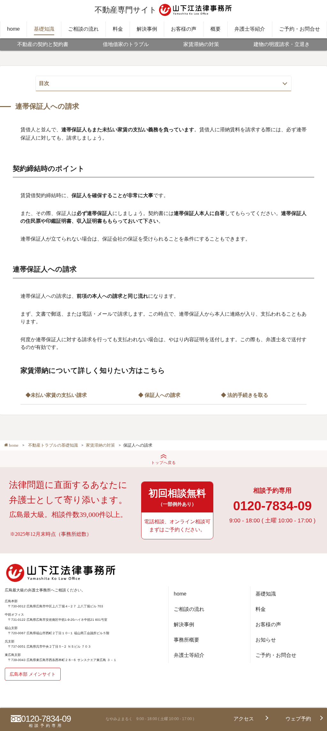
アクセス (243, 718)
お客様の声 (183, 29)
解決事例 (147, 29)
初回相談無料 (177, 497)
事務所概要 (186, 640)
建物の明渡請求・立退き (282, 44)
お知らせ (265, 640)
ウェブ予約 (298, 718)
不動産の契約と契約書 (42, 44)
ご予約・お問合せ (299, 29)
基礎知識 (44, 29)
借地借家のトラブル (126, 44)
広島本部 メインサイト (33, 674)
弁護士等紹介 (249, 29)
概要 (215, 29)
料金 (118, 29)
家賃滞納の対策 (201, 44)
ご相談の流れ (83, 29)
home (13, 29)
